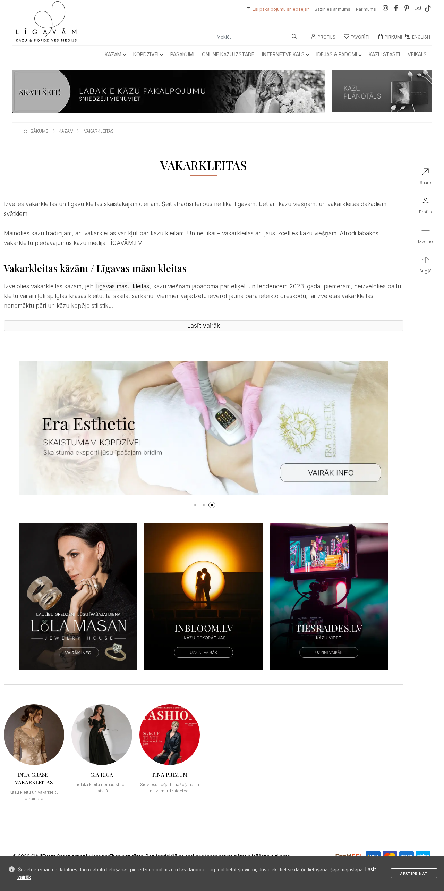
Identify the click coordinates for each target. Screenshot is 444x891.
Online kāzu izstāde (228, 54)
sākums (40, 131)
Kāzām (113, 54)
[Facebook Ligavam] (396, 9)
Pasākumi (182, 54)
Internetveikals (283, 54)
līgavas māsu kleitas (122, 286)
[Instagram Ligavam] (385, 9)
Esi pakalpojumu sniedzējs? (281, 9)
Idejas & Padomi (336, 54)
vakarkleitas (99, 131)
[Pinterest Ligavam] (407, 9)
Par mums (366, 9)
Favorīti (360, 37)
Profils (326, 37)
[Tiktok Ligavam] (428, 9)
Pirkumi (393, 37)
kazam (66, 131)
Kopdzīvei (146, 54)
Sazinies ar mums (332, 9)
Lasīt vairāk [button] (203, 325)
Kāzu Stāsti (384, 54)
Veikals (417, 54)
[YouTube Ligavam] (417, 9)
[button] (195, 505)
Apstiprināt (414, 874)
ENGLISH (421, 37)
